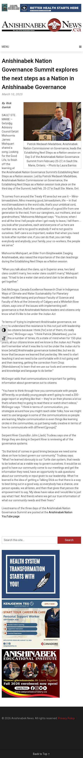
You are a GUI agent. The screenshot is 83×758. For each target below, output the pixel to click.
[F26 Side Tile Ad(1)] (31, 696)
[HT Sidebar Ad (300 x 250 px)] (31, 597)
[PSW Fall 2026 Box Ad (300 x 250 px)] (31, 647)
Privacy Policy (66, 718)
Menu (5, 46)
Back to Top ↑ (41, 753)
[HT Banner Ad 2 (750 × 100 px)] (50, 11)
